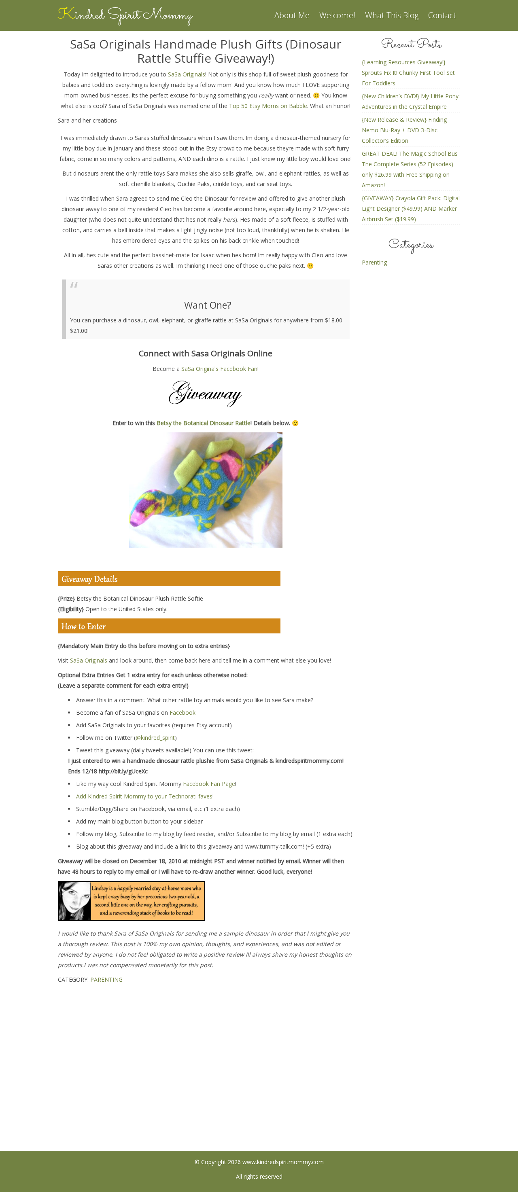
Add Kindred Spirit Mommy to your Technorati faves (144, 796)
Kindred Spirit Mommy (125, 15)
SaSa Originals (186, 74)
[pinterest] (259, 1091)
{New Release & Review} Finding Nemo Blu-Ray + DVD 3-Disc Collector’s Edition (404, 130)
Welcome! (337, 15)
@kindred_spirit (155, 737)
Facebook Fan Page (209, 784)
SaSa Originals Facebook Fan (219, 369)
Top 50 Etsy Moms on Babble (268, 106)
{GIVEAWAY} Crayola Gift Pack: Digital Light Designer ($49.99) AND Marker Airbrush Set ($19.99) (411, 208)
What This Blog (391, 15)
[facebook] (227, 1091)
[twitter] (291, 1091)
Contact (442, 15)
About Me (292, 15)
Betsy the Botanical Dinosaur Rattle (204, 423)
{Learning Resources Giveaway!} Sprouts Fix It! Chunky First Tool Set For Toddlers (408, 72)
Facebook (182, 712)
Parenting (106, 979)
